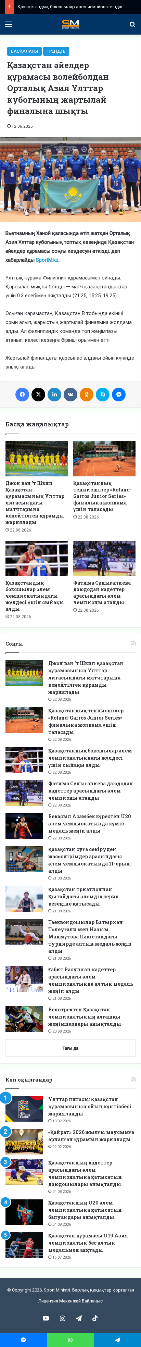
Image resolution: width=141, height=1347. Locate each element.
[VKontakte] (70, 394)
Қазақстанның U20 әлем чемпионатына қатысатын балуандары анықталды (85, 1209)
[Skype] (103, 394)
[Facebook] (22, 394)
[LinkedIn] (54, 394)
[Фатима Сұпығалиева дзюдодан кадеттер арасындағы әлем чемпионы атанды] (104, 558)
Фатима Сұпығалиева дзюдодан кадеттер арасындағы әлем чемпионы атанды (102, 592)
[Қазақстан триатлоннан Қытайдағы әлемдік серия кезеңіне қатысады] (24, 899)
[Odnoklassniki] (86, 394)
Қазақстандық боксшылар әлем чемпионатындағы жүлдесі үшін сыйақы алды (34, 595)
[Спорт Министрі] (70, 24)
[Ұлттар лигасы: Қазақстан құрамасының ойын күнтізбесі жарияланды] (24, 1109)
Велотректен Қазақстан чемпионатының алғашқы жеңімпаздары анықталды (84, 1016)
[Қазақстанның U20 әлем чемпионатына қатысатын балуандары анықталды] (24, 1212)
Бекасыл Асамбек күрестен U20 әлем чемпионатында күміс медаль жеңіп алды (89, 823)
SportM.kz (47, 260)
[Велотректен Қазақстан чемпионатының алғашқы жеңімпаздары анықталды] (24, 1019)
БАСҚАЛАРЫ (24, 51)
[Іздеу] (132, 27)
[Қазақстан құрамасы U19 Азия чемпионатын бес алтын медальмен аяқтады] (24, 1245)
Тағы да (70, 1048)
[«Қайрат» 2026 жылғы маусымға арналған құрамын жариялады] (24, 1142)
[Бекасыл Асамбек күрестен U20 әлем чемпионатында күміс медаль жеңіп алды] (24, 826)
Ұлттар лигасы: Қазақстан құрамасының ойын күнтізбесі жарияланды (89, 1106)
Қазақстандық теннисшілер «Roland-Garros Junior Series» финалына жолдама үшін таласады (102, 496)
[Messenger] (119, 394)
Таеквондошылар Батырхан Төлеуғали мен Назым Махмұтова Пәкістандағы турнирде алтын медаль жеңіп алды (90, 936)
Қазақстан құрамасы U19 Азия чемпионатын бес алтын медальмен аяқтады (88, 1242)
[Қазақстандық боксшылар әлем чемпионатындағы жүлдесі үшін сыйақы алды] (36, 558)
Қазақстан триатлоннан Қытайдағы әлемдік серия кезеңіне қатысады (83, 896)
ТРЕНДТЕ (56, 51)
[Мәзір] (8, 27)
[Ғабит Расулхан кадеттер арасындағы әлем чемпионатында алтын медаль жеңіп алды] (24, 979)
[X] (38, 394)
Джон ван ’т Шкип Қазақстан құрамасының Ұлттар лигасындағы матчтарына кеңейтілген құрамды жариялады (34, 502)
